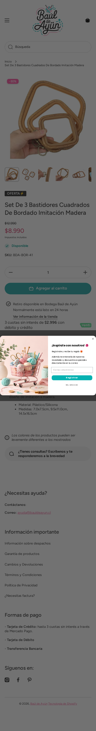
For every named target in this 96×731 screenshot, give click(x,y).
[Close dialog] (93, 339)
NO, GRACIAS (72, 385)
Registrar (72, 377)
